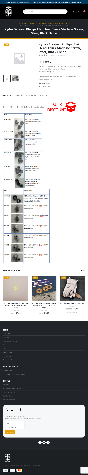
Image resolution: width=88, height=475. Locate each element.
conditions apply (76, 2)
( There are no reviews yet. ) (57, 55)
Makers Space (7, 370)
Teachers (6, 385)
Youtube (44, 442)
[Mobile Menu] (78, 11)
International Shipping (10, 341)
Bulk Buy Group (8, 396)
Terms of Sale (7, 352)
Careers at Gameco (9, 400)
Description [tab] (8, 96)
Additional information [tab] (26, 96)
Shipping (6, 337)
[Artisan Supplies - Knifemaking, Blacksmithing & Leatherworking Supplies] (8, 12)
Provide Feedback (9, 360)
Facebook (40, 442)
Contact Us (6, 333)
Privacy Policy (7, 356)
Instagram (48, 442)
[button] (6, 58)
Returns (5, 345)
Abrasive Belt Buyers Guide (12, 388)
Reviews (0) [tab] (43, 96)
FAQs (5, 349)
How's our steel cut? (9, 392)
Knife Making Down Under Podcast (14, 374)
